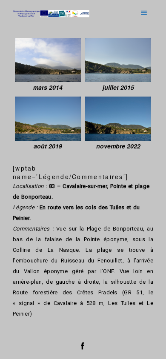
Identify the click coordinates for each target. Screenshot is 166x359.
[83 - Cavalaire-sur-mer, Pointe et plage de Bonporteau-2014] (48, 60)
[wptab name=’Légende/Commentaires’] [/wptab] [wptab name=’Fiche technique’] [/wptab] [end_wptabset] (83, 202)
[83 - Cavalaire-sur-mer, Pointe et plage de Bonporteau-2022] (118, 118)
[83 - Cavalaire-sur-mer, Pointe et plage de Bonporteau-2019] (48, 118)
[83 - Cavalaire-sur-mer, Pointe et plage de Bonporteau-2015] (118, 60)
